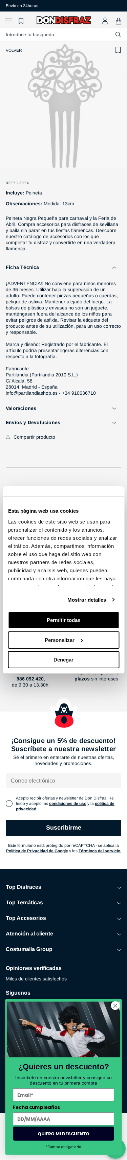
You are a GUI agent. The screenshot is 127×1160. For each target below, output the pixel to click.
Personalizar (60, 640)
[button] (8, 21)
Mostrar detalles (86, 600)
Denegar (63, 660)
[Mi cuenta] (105, 21)
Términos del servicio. (100, 851)
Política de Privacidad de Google (37, 851)
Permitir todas (63, 620)
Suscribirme (63, 827)
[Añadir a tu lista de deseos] (118, 50)
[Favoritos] (22, 21)
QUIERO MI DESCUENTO (63, 1133)
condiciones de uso (67, 803)
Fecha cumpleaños (36, 1107)
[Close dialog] (115, 1005)
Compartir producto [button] (34, 437)
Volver (14, 50)
